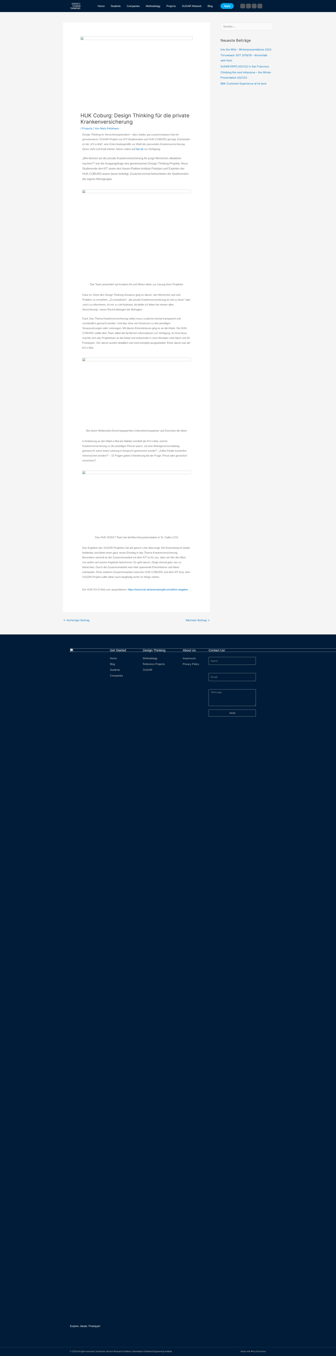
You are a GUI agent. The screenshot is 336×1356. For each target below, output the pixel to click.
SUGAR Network (192, 6)
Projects (171, 6)
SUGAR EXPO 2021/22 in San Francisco (244, 66)
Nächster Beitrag (198, 620)
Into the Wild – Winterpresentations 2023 (245, 49)
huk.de (139, 149)
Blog (210, 6)
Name (212, 654)
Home (101, 6)
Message (214, 686)
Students (116, 6)
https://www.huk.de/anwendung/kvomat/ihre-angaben (158, 589)
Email (212, 670)
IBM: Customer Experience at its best (243, 83)
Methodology (153, 6)
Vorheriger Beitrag (76, 620)
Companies (133, 6)
